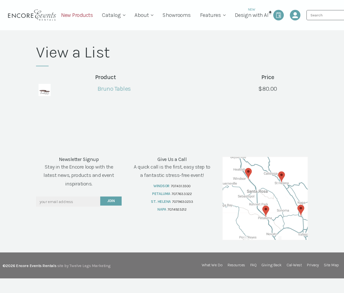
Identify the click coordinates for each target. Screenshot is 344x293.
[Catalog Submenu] (125, 15)
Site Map (331, 265)
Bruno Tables (114, 88)
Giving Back (271, 265)
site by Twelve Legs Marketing (84, 265)
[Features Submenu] (225, 15)
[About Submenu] (153, 15)
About (141, 15)
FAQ (253, 265)
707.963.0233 (182, 201)
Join (111, 201)
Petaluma (161, 193)
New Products (77, 15)
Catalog (111, 15)
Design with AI (251, 15)
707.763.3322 (181, 193)
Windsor (161, 186)
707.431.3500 (180, 186)
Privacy (313, 265)
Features (210, 15)
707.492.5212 (176, 209)
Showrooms (176, 15)
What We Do (212, 265)
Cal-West (294, 265)
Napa (161, 209)
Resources (236, 265)
